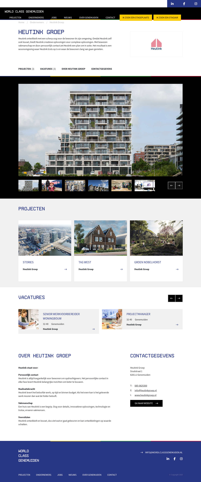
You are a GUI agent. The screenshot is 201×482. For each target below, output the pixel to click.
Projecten (15, 17)
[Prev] (171, 185)
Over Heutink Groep (73, 69)
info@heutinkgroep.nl (146, 390)
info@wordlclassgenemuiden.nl (164, 452)
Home (21, 22)
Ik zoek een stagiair (167, 17)
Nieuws (68, 17)
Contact (110, 17)
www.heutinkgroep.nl (145, 395)
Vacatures (48, 69)
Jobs (54, 17)
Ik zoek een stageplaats (136, 17)
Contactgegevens (101, 69)
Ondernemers (36, 17)
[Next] (179, 185)
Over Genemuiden (88, 17)
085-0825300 (141, 385)
